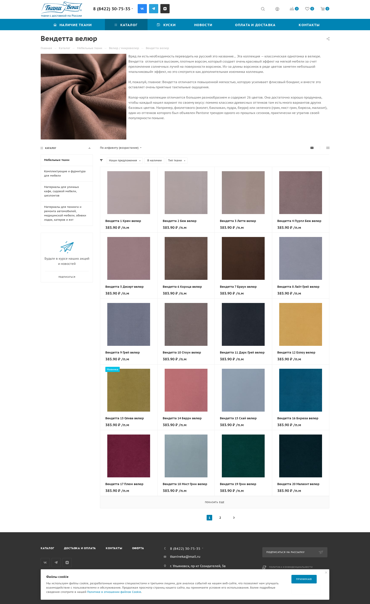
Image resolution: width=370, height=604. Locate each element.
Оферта (138, 548)
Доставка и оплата (80, 548)
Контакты (114, 548)
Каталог (47, 548)
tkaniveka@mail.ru (185, 557)
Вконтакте (142, 8)
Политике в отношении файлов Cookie (114, 592)
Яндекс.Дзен (165, 8)
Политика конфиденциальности (291, 567)
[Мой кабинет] (277, 9)
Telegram (153, 8)
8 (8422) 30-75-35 (111, 8)
